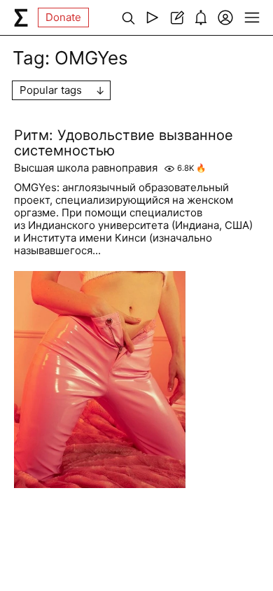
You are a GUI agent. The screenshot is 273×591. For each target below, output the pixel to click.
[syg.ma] (21, 17)
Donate (63, 17)
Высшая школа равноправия (86, 168)
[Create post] (176, 17)
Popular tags (51, 90)
